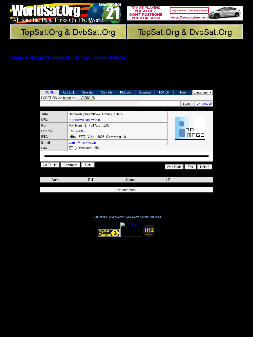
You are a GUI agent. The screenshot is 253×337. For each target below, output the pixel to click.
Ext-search (204, 103)
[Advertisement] (126, 72)
